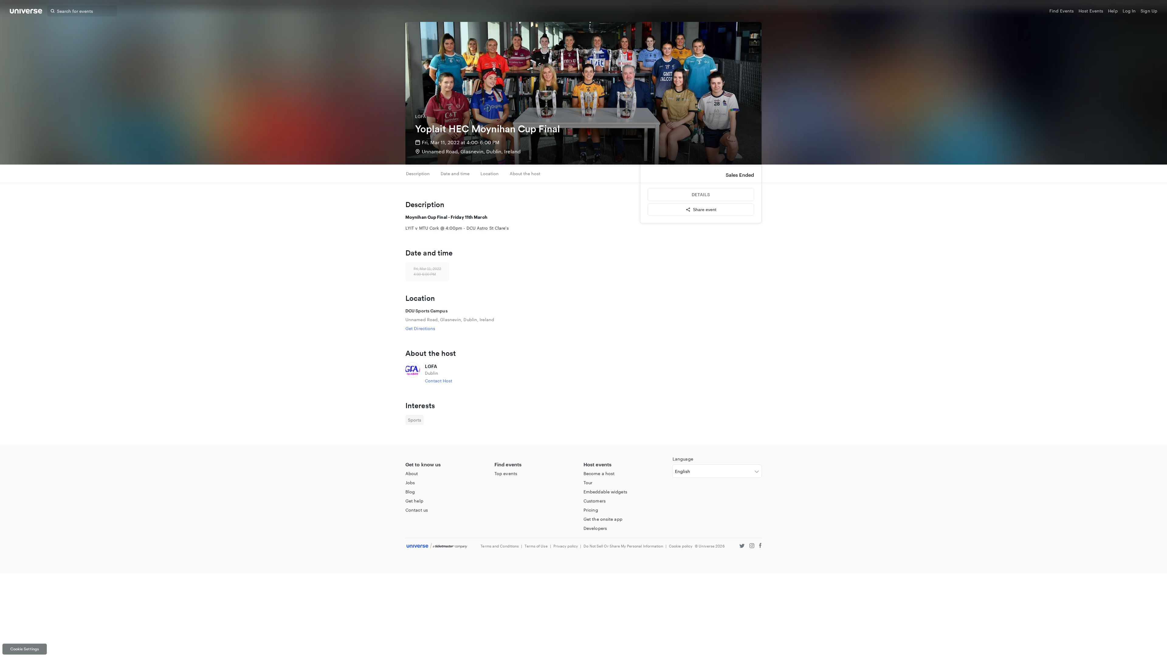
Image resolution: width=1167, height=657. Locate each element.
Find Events (1061, 10)
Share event (704, 209)
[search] (52, 11)
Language (683, 458)
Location (489, 173)
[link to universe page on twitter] (742, 546)
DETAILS (701, 194)
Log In (1129, 10)
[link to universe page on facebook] (760, 546)
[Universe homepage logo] (26, 12)
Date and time (455, 173)
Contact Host (438, 380)
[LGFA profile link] (412, 373)
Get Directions (420, 328)
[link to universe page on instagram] (751, 546)
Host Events (1091, 10)
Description (418, 173)
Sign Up (1149, 10)
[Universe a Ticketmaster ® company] (436, 546)
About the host (525, 173)
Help (1112, 10)
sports (414, 419)
